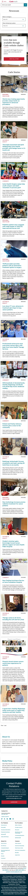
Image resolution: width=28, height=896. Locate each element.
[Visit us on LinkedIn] (7, 819)
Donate (2, 856)
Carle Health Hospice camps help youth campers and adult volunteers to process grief (13, 186)
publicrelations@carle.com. (14, 798)
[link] (14, 84)
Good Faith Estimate (20, 893)
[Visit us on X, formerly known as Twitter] (4, 819)
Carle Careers (18, 843)
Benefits (17, 852)
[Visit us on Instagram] (13, 819)
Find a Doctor (4, 825)
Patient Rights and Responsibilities (10, 892)
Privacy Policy (22, 885)
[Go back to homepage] (13, 1)
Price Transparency (20, 889)
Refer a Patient (18, 825)
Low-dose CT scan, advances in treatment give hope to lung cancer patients (12, 308)
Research (17, 829)
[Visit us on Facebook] (1, 819)
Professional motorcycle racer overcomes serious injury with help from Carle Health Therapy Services (13, 346)
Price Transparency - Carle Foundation (12, 876)
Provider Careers (18, 827)
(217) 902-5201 (13, 796)
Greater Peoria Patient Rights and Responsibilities (13, 890)
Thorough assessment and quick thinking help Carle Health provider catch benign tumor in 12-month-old (14, 147)
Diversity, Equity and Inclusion (5, 851)
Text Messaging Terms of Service (9, 887)
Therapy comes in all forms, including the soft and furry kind (13, 619)
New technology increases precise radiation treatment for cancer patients (13, 504)
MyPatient (17, 837)
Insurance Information (5, 829)
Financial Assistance (5, 832)
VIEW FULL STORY (14, 59)
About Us (6, 737)
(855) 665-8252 (20, 870)
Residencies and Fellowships (18, 833)
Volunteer (3, 858)
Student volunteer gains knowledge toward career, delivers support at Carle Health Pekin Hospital (13, 544)
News (2, 853)
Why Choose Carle (19, 848)
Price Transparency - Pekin (15, 882)
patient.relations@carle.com (14, 872)
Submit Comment (5, 816)
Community (5, 181)
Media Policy (7, 761)
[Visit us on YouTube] (10, 819)
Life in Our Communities (20, 850)
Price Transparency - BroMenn (15, 879)
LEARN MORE (14, 802)
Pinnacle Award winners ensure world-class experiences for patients (12, 663)
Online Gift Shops (5, 836)
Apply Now (17, 855)
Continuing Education (19, 835)
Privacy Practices (22, 887)
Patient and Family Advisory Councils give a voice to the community (12, 425)
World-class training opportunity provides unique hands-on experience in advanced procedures (13, 101)
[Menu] (2, 1)
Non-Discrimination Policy (8, 889)
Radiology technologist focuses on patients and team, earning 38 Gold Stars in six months (13, 463)
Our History (3, 845)
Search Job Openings (19, 845)
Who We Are (4, 843)
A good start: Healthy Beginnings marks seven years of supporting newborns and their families (13, 710)
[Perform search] (25, 4)
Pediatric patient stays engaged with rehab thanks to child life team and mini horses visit (13, 226)
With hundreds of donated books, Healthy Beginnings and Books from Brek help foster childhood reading (13, 385)
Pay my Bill (3, 827)
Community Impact (5, 848)
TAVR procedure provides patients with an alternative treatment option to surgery (11, 265)
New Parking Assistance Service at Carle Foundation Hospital (13, 581)
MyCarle (3, 834)
